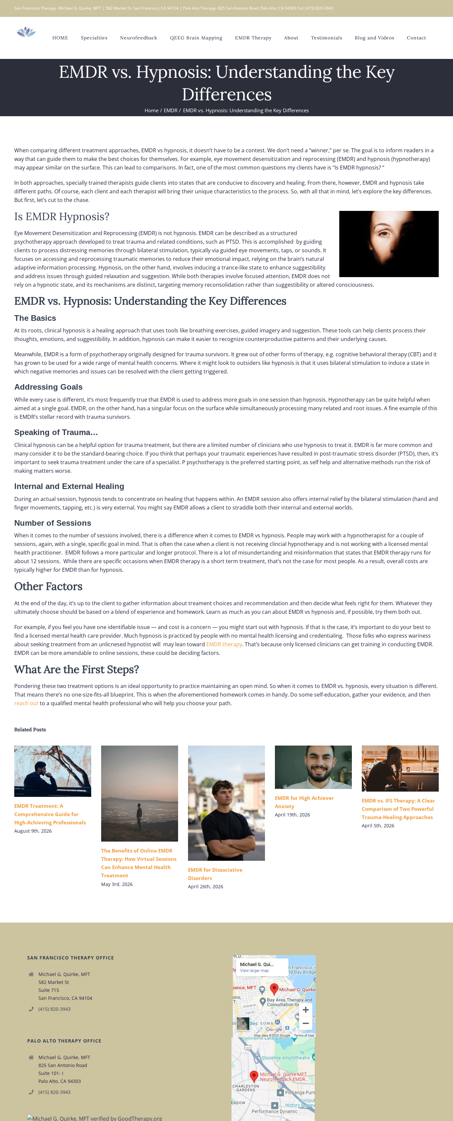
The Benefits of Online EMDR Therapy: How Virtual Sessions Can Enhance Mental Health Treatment (129, 793)
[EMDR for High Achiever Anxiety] (313, 767)
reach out (26, 703)
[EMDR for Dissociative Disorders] (226, 803)
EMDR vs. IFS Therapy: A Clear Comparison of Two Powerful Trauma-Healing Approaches (390, 768)
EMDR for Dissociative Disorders (216, 803)
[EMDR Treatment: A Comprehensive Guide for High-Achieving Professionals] (52, 771)
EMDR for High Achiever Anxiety (303, 767)
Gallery (62, 771)
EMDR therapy (224, 644)
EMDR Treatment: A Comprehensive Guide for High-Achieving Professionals (42, 771)
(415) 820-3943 (54, 1009)
